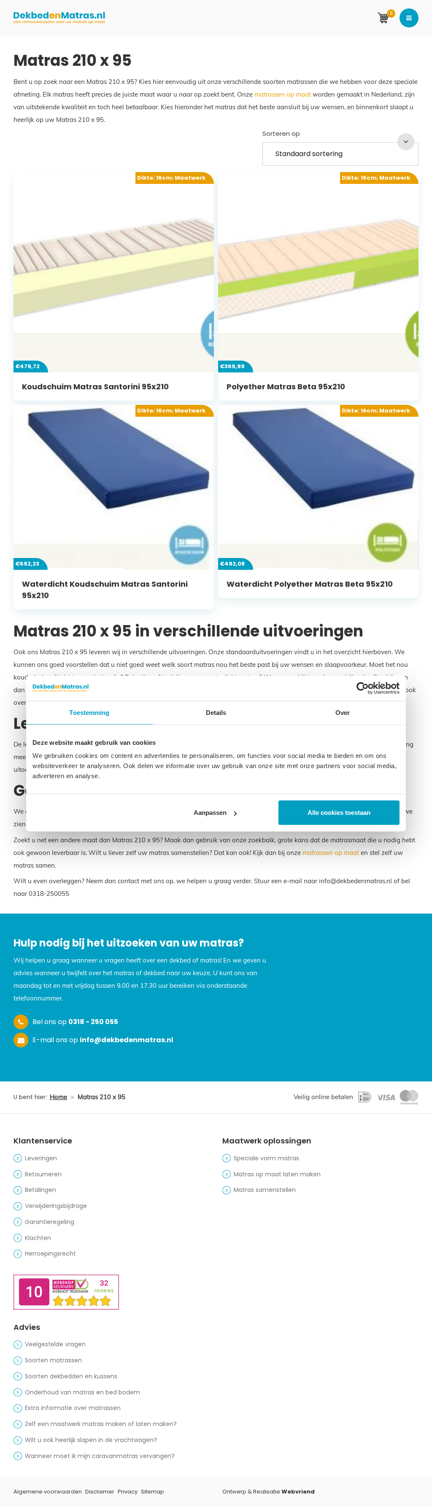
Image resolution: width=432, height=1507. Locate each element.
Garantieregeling (49, 1222)
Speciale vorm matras (266, 1158)
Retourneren (43, 1174)
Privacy (128, 1492)
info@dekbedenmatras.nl (126, 1040)
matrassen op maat (282, 94)
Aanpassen (210, 812)
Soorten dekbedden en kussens (71, 1376)
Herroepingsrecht (50, 1253)
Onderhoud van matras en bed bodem (82, 1392)
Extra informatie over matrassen (73, 1408)
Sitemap (152, 1492)
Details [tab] (216, 712)
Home (58, 1097)
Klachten (38, 1238)
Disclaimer (99, 1492)
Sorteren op (281, 133)
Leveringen (41, 1158)
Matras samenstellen (265, 1190)
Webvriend (298, 1492)
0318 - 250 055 (93, 1022)
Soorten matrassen (53, 1360)
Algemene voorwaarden (48, 1492)
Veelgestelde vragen (55, 1344)
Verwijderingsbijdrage (56, 1206)
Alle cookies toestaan (339, 812)
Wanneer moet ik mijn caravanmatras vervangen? (100, 1456)
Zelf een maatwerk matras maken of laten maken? (101, 1424)
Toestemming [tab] (89, 712)
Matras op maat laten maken (277, 1174)
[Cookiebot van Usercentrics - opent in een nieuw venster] (363, 688)
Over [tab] (342, 712)
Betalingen (40, 1190)
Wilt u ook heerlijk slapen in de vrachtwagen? (91, 1440)
